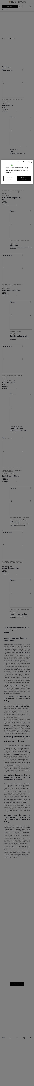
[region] (17, 172)
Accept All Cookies (24, 178)
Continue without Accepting (24, 162)
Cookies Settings (9, 178)
